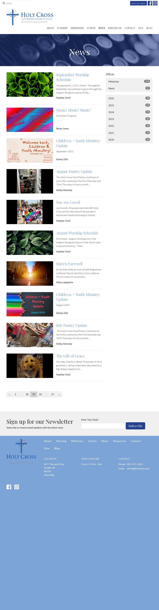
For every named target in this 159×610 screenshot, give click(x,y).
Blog (149, 28)
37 (52, 394)
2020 (128, 139)
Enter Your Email (89, 419)
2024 (128, 112)
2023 (128, 118)
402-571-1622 (138, 3)
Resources (114, 28)
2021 (128, 132)
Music (128, 88)
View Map (49, 474)
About (50, 28)
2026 (128, 98)
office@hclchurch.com (138, 468)
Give (140, 28)
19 (33, 394)
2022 (128, 125)
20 (40, 394)
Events (91, 28)
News (101, 28)
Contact (130, 28)
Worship (62, 28)
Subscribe (135, 426)
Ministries (77, 28)
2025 (128, 105)
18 (27, 394)
